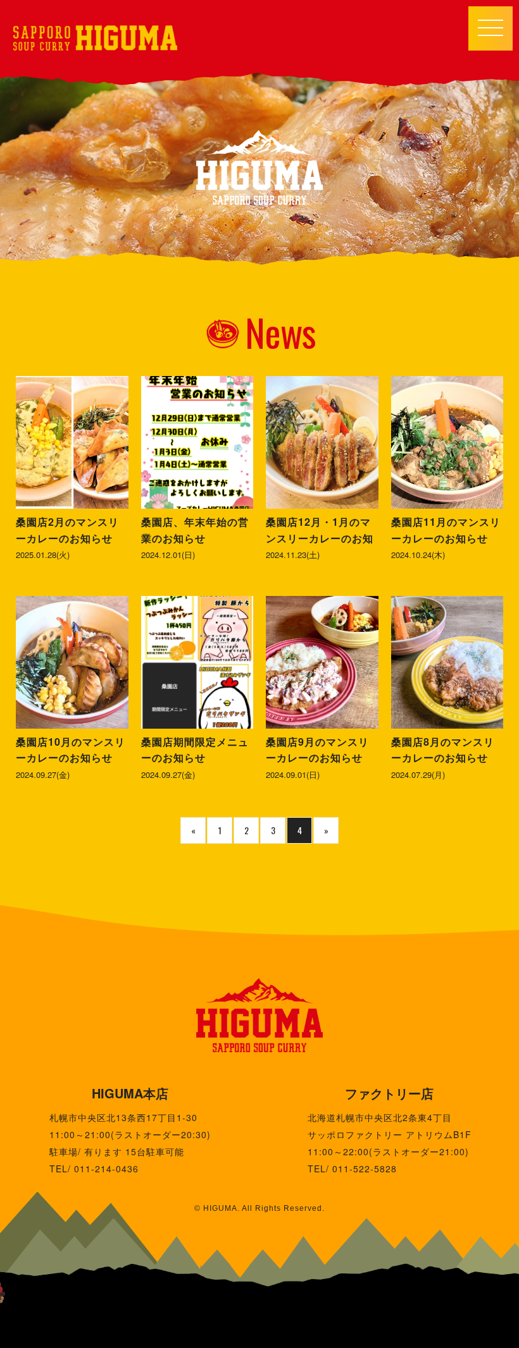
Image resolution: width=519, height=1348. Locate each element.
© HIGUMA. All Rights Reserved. (259, 1208)
